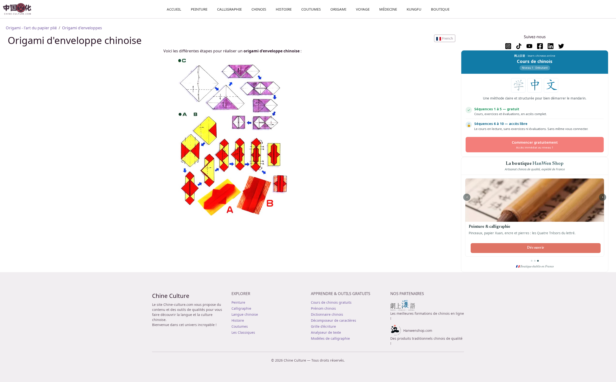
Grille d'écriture (323, 326)
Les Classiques (243, 332)
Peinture (199, 9)
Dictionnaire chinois (327, 314)
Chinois (258, 9)
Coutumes (311, 9)
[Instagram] (508, 46)
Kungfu (414, 9)
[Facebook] (540, 46)
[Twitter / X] (561, 46)
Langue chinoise (244, 314)
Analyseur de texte (326, 332)
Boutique (440, 9)
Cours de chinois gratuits (331, 302)
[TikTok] (519, 46)
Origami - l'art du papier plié (31, 28)
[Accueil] (19, 9)
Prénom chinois (323, 308)
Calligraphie (229, 9)
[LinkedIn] (550, 46)
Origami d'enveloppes (82, 28)
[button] (444, 38)
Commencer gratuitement (535, 144)
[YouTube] (529, 46)
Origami (338, 9)
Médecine (388, 9)
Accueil (174, 9)
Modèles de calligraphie (330, 338)
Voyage (363, 9)
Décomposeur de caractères (333, 320)
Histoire (284, 9)
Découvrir (536, 248)
